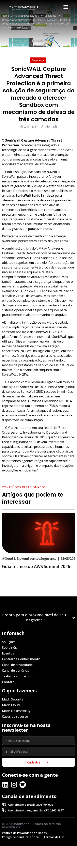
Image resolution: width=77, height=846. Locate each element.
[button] (65, 7)
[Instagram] (14, 784)
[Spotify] (22, 784)
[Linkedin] (5, 784)
